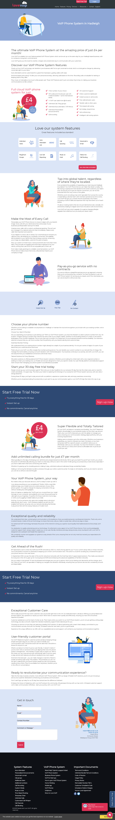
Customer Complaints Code (83, 785)
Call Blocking (19, 805)
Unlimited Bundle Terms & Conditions (86, 773)
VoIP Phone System (51, 773)
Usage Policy (79, 778)
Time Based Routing (21, 793)
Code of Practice (80, 775)
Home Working (50, 783)
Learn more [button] (58, 816)
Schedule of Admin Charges (83, 788)
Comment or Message (25, 728)
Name (19, 705)
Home (57, 6)
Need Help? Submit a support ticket (56, 770)
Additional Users (20, 780)
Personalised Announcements (24, 773)
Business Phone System (52, 775)
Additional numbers (21, 783)
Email (19, 713)
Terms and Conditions (81, 770)
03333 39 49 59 (93, 732)
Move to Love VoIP (51, 793)
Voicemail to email (21, 775)
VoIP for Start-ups (50, 778)
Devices (74, 6)
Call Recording (19, 785)
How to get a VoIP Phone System (55, 780)
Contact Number (23, 720)
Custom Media (19, 788)
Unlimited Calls (19, 798)
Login (94, 1)
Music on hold (19, 790)
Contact (91, 6)
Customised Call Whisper (23, 800)
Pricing (68, 6)
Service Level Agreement (83, 790)
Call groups (18, 778)
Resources (83, 6)
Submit (20, 745)
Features (62, 6)
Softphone (48, 790)
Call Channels (19, 803)
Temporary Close (20, 795)
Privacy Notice (79, 780)
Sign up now (105, 402)
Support (97, 6)
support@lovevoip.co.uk (90, 730)
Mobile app (48, 785)
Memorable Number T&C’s (83, 783)
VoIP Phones (49, 788)
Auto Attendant (20, 770)
